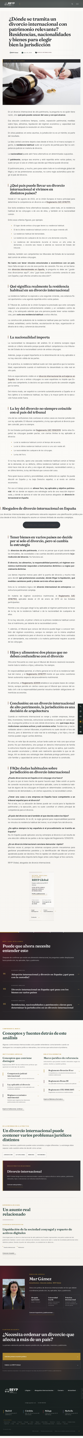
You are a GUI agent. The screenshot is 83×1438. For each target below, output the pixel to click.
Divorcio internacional (44, 52)
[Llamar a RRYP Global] (80, 706)
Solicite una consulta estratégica (41, 525)
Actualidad (72, 1390)
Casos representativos (48, 910)
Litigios (28, 1390)
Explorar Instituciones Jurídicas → (13, 1109)
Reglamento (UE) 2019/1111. (58, 202)
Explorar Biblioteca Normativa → (54, 1099)
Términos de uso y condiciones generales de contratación (65, 1431)
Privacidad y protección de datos (47, 1431)
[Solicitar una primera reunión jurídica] (80, 721)
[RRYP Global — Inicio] (11, 4)
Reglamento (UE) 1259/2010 (48, 430)
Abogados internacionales (45, 1390)
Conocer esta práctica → (15, 1184)
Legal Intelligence (34, 910)
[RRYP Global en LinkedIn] (80, 726)
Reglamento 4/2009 (31, 683)
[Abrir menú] (77, 4)
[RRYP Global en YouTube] (80, 731)
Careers (61, 1390)
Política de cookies (35, 1431)
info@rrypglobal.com (30, 1402)
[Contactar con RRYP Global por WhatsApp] (80, 711)
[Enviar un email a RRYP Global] (80, 716)
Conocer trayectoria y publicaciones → (41, 1312)
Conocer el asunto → (9, 1253)
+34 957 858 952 (42, 1402)
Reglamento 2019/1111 (36, 674)
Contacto (34, 917)
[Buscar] (72, 4)
